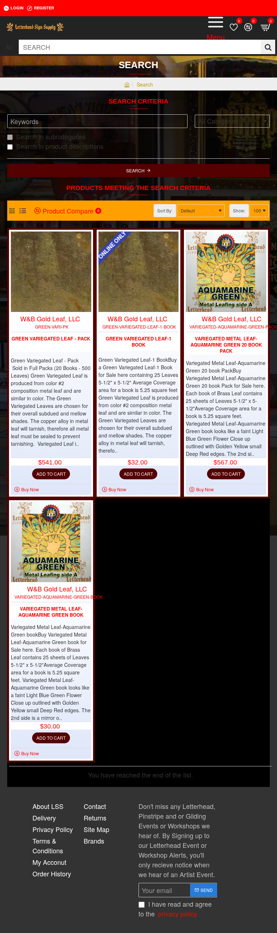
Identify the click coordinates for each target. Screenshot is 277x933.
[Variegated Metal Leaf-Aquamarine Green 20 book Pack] (226, 272)
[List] (22, 210)
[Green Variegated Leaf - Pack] (51, 272)
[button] (51, 473)
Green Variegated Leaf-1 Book (138, 342)
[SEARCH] (268, 47)
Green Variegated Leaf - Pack (51, 339)
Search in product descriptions (59, 146)
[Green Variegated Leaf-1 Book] (138, 272)
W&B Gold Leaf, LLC (50, 318)
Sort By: (164, 210)
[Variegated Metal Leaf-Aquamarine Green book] (51, 542)
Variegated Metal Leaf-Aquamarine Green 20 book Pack (226, 345)
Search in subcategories (50, 136)
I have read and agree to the (175, 908)
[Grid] (11, 210)
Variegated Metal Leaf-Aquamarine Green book (50, 612)
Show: (239, 210)
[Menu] (216, 27)
